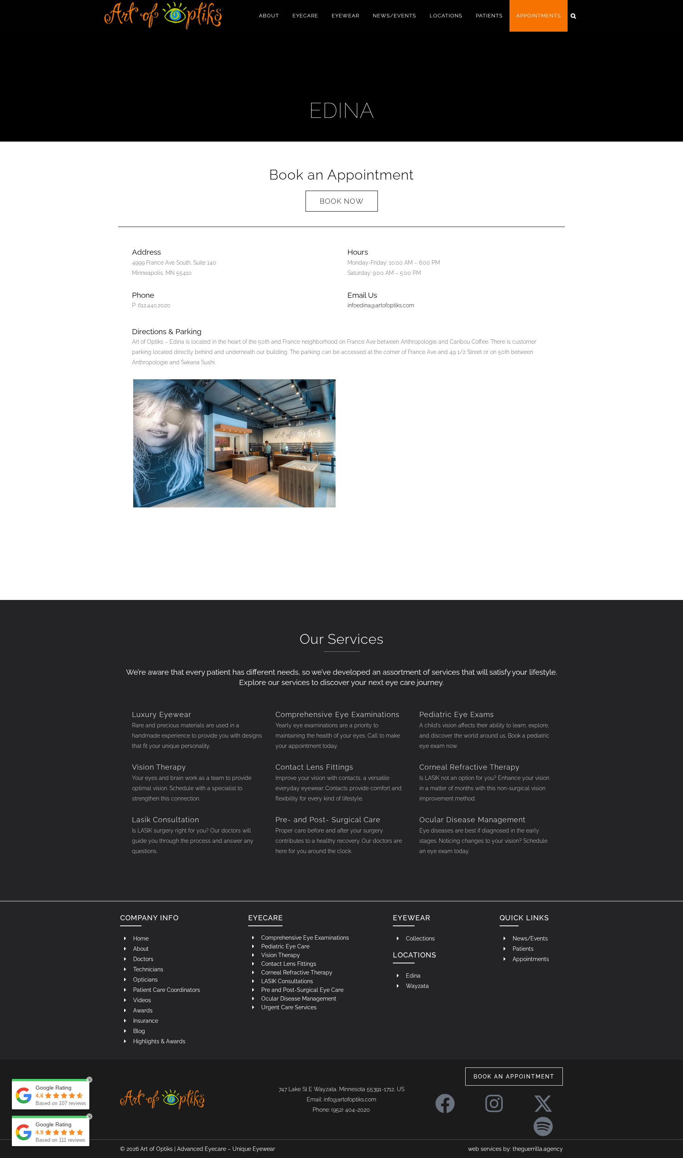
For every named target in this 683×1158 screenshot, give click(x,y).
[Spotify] (543, 1122)
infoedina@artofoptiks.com (380, 305)
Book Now (342, 201)
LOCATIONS (414, 955)
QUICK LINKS (524, 918)
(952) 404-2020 (350, 1110)
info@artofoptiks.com (350, 1099)
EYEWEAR (411, 918)
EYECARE (265, 918)
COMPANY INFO (149, 918)
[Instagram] (494, 1099)
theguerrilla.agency (538, 1149)
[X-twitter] (543, 1099)
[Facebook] (445, 1099)
